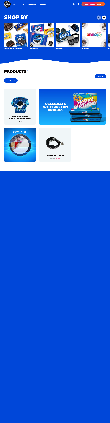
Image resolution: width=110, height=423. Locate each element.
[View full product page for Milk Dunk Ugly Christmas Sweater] (20, 105)
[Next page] (104, 17)
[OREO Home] (7, 4)
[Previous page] (99, 17)
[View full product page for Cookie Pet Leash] (55, 144)
